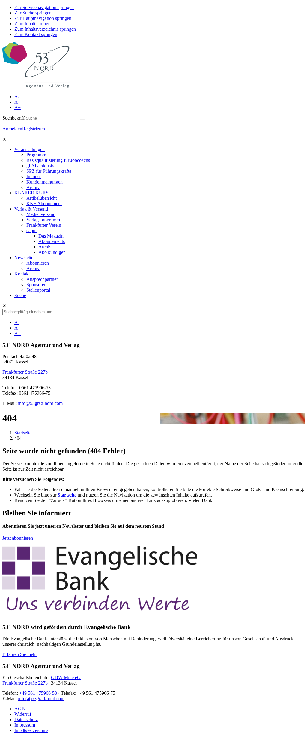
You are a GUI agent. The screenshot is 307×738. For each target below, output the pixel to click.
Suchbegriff (13, 117)
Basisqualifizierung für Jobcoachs (58, 160)
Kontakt (22, 273)
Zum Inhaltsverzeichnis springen (45, 29)
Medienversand (40, 214)
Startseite (22, 432)
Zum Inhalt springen (33, 23)
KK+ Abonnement (44, 203)
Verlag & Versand (31, 208)
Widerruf (22, 714)
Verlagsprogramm (43, 219)
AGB (19, 708)
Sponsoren (36, 284)
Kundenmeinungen (44, 181)
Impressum (24, 724)
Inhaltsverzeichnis (31, 730)
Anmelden (12, 128)
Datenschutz (26, 719)
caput (31, 230)
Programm (36, 154)
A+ (17, 107)
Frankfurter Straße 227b (25, 372)
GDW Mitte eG (66, 677)
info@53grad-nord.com (40, 403)
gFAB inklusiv (40, 165)
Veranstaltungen (29, 149)
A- (16, 96)
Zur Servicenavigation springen (44, 7)
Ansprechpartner (42, 279)
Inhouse (33, 176)
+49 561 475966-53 (38, 693)
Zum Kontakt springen (35, 34)
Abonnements (51, 241)
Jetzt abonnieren (17, 538)
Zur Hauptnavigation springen (42, 18)
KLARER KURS (31, 192)
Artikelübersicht (41, 198)
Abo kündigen (52, 252)
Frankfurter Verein (43, 225)
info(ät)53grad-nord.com (41, 698)
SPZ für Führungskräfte (48, 171)
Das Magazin (51, 235)
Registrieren (33, 128)
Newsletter (24, 257)
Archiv (33, 187)
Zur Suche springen (33, 12)
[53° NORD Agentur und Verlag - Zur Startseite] (36, 86)
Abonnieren (37, 263)
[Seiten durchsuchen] (82, 119)
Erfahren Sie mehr (19, 654)
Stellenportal (38, 290)
